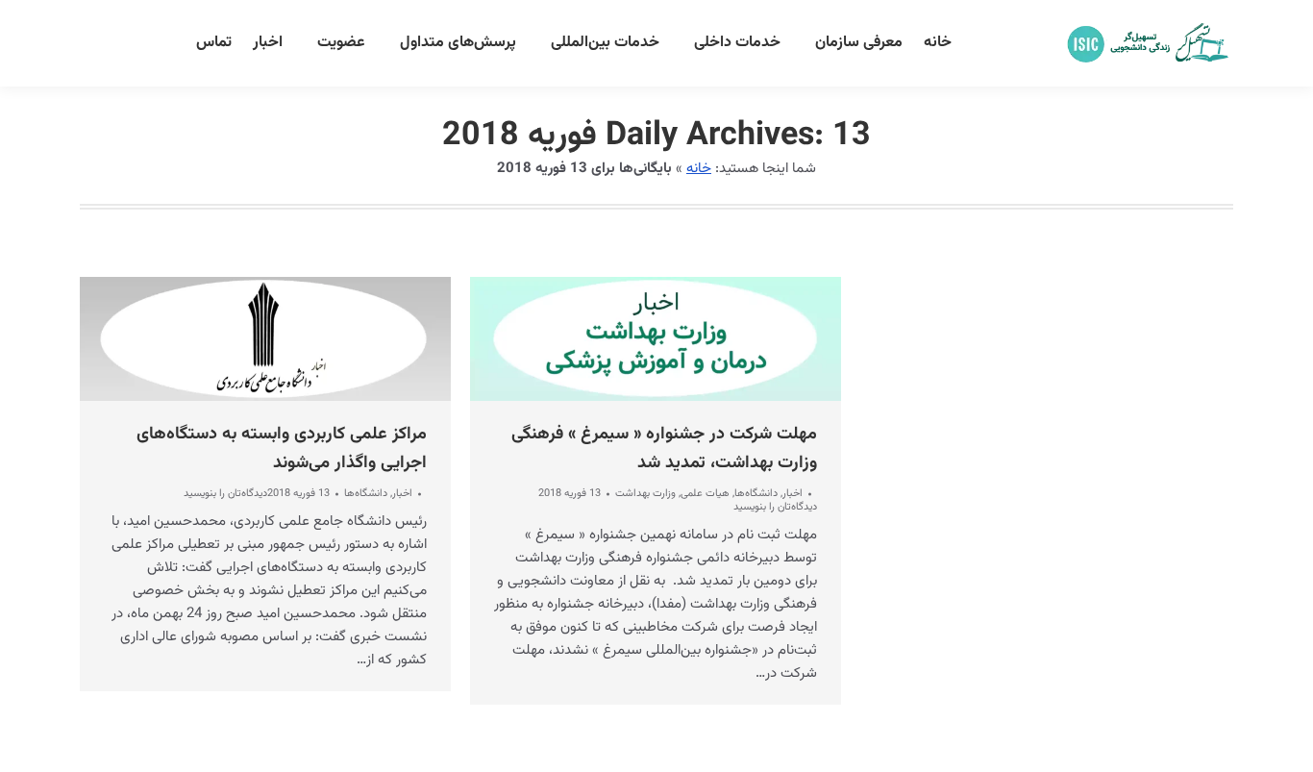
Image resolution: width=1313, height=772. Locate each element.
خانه (698, 169)
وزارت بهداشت (645, 494)
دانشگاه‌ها (365, 494)
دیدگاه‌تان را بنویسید (225, 494)
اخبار (402, 494)
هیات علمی (705, 494)
